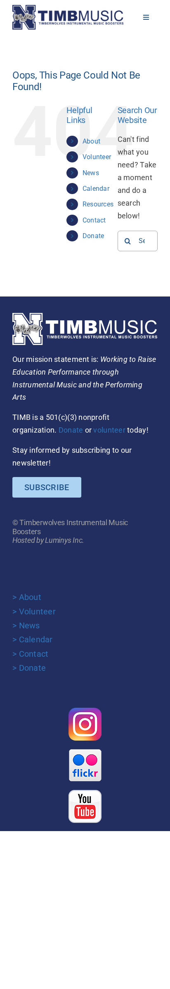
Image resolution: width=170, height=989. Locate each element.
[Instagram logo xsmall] (85, 711)
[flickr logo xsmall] (85, 752)
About (91, 141)
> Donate (29, 668)
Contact (94, 220)
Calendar (96, 188)
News (91, 173)
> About (26, 597)
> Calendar (32, 639)
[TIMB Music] (68, 8)
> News (26, 625)
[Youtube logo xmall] (85, 793)
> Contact (30, 654)
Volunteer (97, 157)
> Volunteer (34, 611)
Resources (98, 204)
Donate (93, 236)
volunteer (109, 430)
